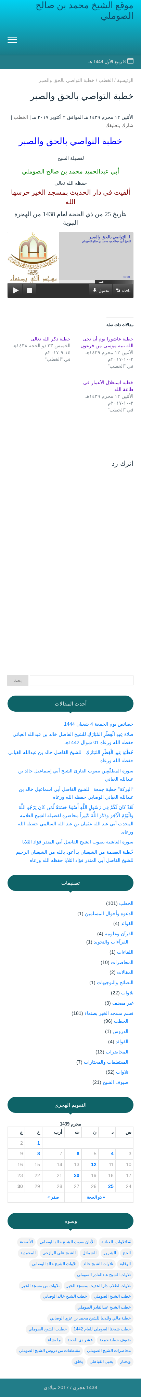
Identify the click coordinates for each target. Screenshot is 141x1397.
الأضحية (26, 1242)
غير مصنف (122, 1003)
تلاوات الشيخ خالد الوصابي (54, 1263)
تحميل (104, 290)
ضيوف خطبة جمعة (115, 1340)
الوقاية (125, 1263)
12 (94, 1164)
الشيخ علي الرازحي (59, 1253)
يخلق (78, 1361)
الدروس (120, 1031)
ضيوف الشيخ (115, 1082)
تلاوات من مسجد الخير (41, 1285)
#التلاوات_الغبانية (116, 1242)
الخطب (21, 117)
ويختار (125, 1361)
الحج (127, 1253)
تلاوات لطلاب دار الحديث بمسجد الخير (98, 1285)
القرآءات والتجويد (111, 942)
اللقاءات (125, 952)
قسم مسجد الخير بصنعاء (109, 1013)
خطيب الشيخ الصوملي (47, 1329)
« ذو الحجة (96, 1197)
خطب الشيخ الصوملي (112, 1296)
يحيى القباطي (101, 1361)
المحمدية (28, 1253)
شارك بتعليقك (119, 125)
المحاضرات (122, 962)
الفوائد (127, 923)
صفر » (53, 1197)
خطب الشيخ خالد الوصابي (65, 1296)
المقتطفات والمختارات (106, 1062)
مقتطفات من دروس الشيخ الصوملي (49, 1350)
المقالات (125, 972)
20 (76, 1175)
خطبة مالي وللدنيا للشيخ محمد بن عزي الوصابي (90, 1318)
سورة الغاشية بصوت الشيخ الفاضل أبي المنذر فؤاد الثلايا (77, 841)
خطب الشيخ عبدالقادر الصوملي (104, 1307)
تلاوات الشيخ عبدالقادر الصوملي (104, 1274)
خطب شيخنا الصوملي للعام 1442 (102, 1329)
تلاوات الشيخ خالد (98, 1263)
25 (111, 1186)
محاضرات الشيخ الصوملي (109, 1350)
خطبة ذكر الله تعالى (50, 338)
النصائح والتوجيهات (115, 982)
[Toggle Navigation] (12, 41)
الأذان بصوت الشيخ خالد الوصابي (67, 1242)
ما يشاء (54, 1340)
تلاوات (127, 992)
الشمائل (89, 1253)
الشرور (109, 1253)
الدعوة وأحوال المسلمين (109, 913)
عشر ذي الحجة (80, 1340)
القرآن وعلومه (119, 933)
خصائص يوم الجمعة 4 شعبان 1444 (98, 724)
